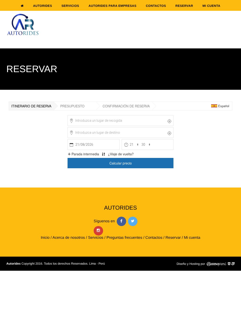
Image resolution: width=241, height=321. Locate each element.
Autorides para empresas (112, 6)
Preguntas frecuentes (124, 238)
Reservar (184, 6)
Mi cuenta (211, 6)
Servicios (70, 6)
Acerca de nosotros (68, 238)
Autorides (42, 6)
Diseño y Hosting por (191, 264)
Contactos (156, 6)
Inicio (45, 238)
